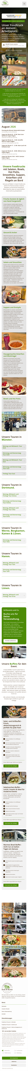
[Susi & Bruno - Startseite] (5, 4)
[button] (14, 16)
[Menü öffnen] (24, 4)
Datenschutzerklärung (7, 1068)
